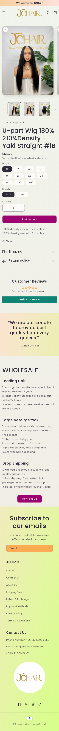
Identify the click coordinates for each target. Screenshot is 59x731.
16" (40, 169)
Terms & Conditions (18, 620)
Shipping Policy (15, 592)
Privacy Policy (14, 613)
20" (19, 175)
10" (7, 169)
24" (42, 175)
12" (18, 169)
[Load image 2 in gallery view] (29, 109)
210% (22, 194)
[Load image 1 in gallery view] (14, 109)
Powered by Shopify (40, 724)
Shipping (19, 158)
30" (31, 182)
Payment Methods (17, 606)
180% (8, 194)
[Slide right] (55, 109)
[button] (3, 12)
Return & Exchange (17, 599)
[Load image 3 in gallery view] (44, 109)
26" (7, 182)
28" (19, 182)
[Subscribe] (49, 548)
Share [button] (9, 241)
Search (10, 570)
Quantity (6, 201)
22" (30, 175)
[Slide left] (3, 109)
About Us (11, 585)
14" (29, 169)
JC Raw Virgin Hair (24, 724)
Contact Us (29, 498)
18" (7, 175)
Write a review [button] (29, 299)
